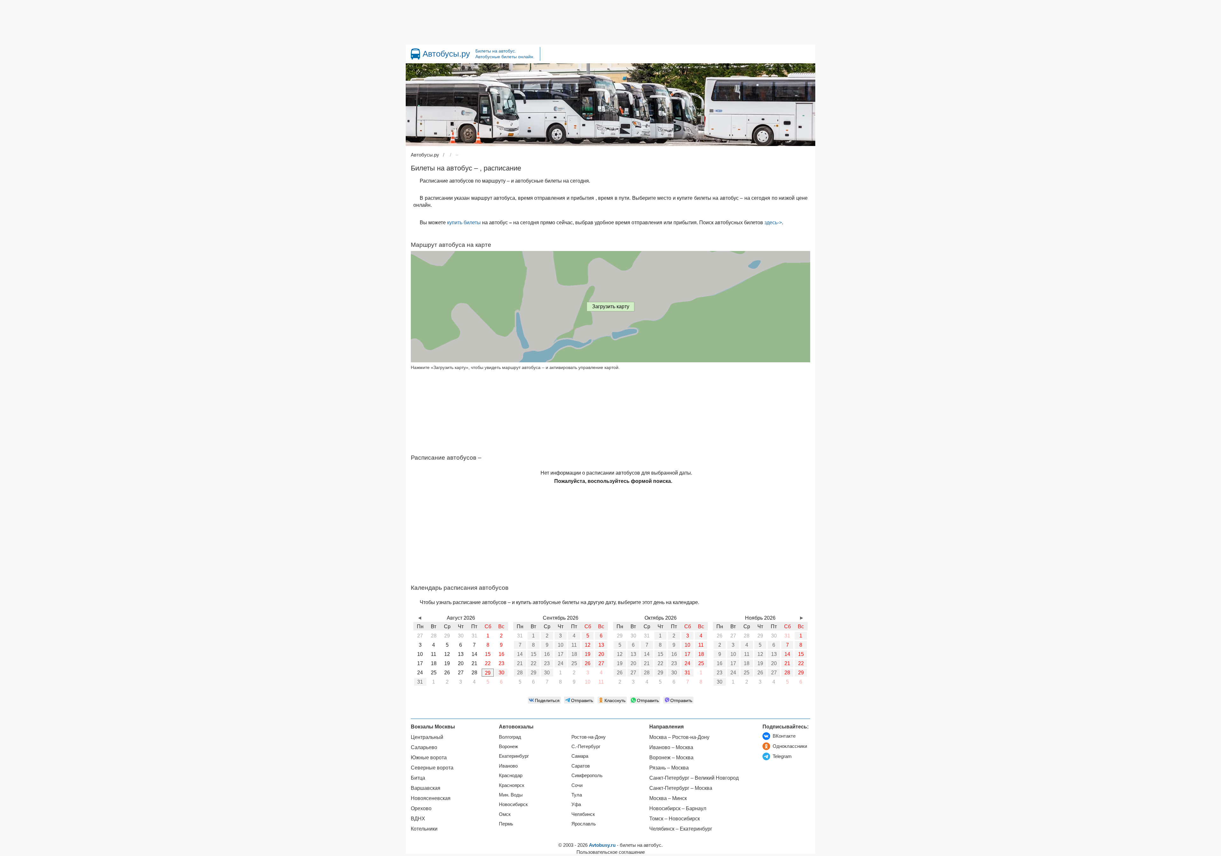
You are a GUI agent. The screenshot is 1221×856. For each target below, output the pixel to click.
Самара (579, 756)
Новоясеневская (431, 798)
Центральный (427, 737)
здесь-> (773, 222)
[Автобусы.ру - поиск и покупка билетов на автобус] (415, 53)
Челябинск (583, 814)
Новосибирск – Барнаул (677, 808)
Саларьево (424, 747)
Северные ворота (432, 767)
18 (574, 654)
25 (574, 663)
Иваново (508, 766)
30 (501, 672)
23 (547, 663)
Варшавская (425, 788)
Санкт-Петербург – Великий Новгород (694, 778)
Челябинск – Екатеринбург (680, 829)
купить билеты (464, 222)
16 (547, 654)
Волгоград (510, 737)
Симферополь (587, 775)
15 (533, 654)
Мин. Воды (511, 794)
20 (601, 654)
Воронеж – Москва (671, 757)
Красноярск (511, 785)
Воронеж (508, 746)
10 (560, 645)
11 (574, 645)
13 (601, 645)
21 (520, 663)
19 (587, 654)
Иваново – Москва (671, 747)
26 (587, 663)
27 (601, 663)
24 (560, 663)
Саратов (580, 766)
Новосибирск (513, 804)
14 (520, 654)
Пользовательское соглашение (610, 852)
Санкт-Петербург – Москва (680, 788)
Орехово (421, 808)
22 (533, 663)
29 (488, 673)
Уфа (576, 804)
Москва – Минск (668, 798)
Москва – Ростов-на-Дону (679, 737)
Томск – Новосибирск (674, 818)
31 (420, 682)
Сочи (577, 785)
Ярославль (583, 823)
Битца (418, 778)
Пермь (506, 823)
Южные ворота (429, 757)
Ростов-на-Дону (588, 737)
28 (520, 672)
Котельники (424, 829)
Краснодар (510, 775)
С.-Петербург (585, 746)
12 (587, 645)
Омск (505, 814)
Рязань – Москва (669, 767)
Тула (576, 794)
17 (560, 654)
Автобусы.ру (446, 53)
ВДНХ (418, 818)
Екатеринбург (514, 756)
